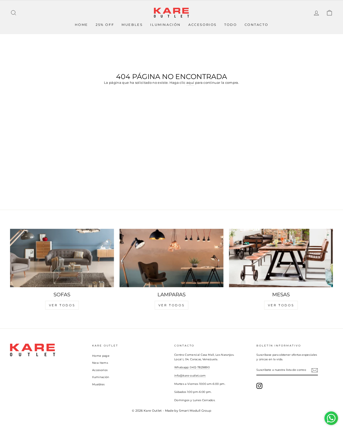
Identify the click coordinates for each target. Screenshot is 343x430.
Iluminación (165, 25)
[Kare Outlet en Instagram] (259, 386)
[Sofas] (62, 258)
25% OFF (105, 25)
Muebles (132, 25)
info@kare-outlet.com (190, 375)
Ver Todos (62, 305)
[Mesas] (281, 258)
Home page (100, 355)
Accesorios (202, 25)
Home (81, 25)
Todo (230, 25)
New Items (100, 363)
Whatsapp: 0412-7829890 (192, 367)
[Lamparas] (171, 258)
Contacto (256, 25)
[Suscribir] (314, 370)
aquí (190, 83)
